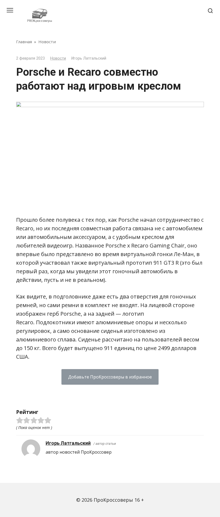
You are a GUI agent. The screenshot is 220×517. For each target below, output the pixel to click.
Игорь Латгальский (68, 443)
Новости (58, 58)
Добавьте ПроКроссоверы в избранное (110, 377)
